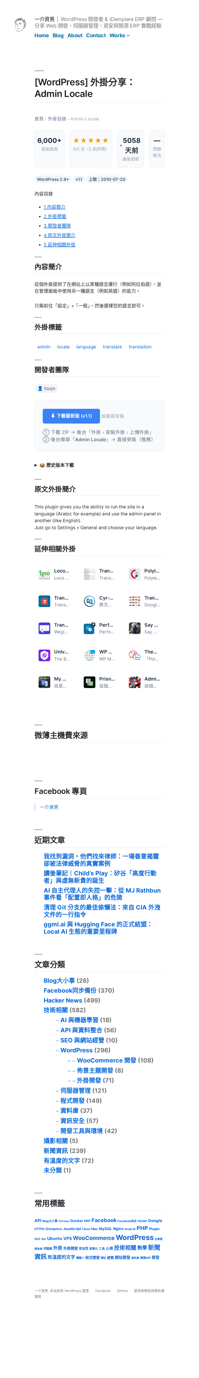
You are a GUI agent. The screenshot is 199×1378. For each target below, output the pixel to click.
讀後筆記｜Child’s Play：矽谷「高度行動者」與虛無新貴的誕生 (100, 877)
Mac (94, 1229)
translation (140, 347)
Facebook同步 (127, 1221)
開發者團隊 (57, 226)
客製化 (93, 1248)
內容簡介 (55, 207)
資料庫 (69, 1110)
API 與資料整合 (81, 1030)
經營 (110, 1257)
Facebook (103, 1220)
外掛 (57, 1248)
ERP (87, 1221)
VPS (67, 1238)
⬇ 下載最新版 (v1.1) (71, 416)
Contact (96, 35)
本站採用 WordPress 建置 (70, 1291)
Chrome (63, 1221)
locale (63, 347)
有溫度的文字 (62, 1160)
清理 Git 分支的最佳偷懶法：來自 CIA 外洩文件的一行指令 (102, 911)
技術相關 (56, 1010)
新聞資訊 (56, 1150)
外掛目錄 (57, 119)
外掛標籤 (55, 216)
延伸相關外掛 (59, 245)
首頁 (39, 119)
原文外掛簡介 (59, 235)
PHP (142, 1228)
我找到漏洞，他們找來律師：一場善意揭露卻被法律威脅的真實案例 (101, 860)
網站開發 (122, 1257)
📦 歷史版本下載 (56, 465)
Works (117, 35)
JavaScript (72, 1229)
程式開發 (72, 1100)
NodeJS (130, 1229)
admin (43, 347)
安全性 (83, 1248)
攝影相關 (56, 1140)
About (75, 35)
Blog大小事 (59, 980)
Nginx (118, 1228)
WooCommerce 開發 (106, 1060)
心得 (109, 1248)
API (37, 1220)
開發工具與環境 (81, 1131)
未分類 (53, 1170)
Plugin (154, 1229)
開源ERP (145, 1258)
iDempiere (53, 1229)
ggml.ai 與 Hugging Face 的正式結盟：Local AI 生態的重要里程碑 (98, 928)
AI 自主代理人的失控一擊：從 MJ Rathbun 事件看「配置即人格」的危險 (102, 894)
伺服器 (47, 1248)
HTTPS (39, 1229)
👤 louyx (46, 388)
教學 (142, 1248)
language (86, 347)
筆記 (103, 1258)
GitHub (122, 1291)
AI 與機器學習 (79, 1020)
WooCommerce (94, 1238)
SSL (43, 1239)
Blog (58, 35)
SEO (37, 1239)
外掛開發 (89, 1080)
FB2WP (142, 1221)
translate (112, 347)
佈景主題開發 (95, 1070)
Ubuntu (54, 1238)
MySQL (105, 1228)
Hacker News (63, 1000)
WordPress (76, 1050)
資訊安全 (72, 1120)
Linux (86, 1229)
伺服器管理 (75, 1090)
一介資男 (44, 19)
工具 (102, 1248)
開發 (155, 1257)
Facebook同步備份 (70, 990)
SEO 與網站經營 (82, 1040)
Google (155, 1220)
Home (41, 35)
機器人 (80, 1258)
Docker (76, 1220)
